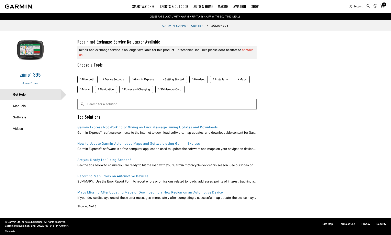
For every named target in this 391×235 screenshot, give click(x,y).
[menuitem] (356, 6)
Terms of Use (347, 223)
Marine (223, 6)
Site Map (328, 223)
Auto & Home (203, 6)
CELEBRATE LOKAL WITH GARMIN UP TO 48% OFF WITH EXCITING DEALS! (195, 16)
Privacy (365, 223)
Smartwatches (143, 6)
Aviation (239, 6)
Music (85, 89)
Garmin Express (144, 79)
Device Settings (114, 79)
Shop (255, 6)
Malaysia (10, 231)
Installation (221, 79)
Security (381, 223)
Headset (199, 79)
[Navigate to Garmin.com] (19, 6)
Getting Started (174, 79)
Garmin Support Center (182, 25)
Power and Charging (136, 89)
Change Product (30, 83)
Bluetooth (87, 79)
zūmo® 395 (30, 74)
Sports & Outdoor (174, 6)
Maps (243, 79)
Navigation (106, 89)
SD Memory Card (170, 89)
